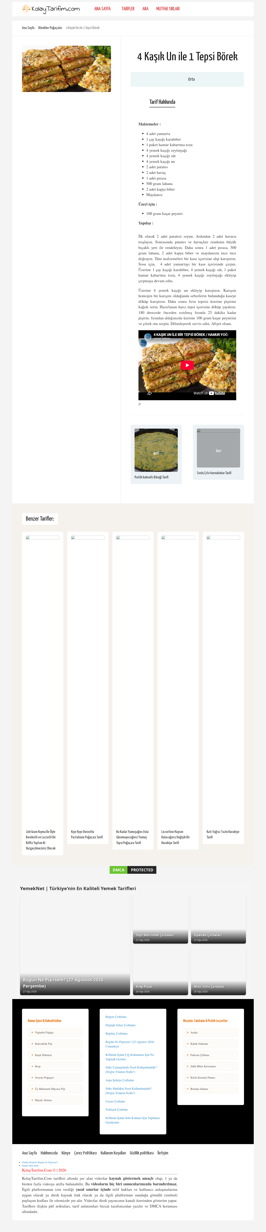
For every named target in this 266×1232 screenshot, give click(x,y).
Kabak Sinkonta (197, 1043)
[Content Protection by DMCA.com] (133, 873)
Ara (145, 9)
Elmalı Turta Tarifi (30, 1165)
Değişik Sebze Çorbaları (121, 1025)
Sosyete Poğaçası (42, 1077)
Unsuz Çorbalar (115, 1101)
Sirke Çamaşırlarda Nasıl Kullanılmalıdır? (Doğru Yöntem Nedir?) (131, 1069)
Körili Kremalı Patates (201, 1077)
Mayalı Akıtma (41, 1100)
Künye (66, 1153)
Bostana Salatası (197, 1089)
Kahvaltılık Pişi (41, 1043)
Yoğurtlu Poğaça (42, 1032)
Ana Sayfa (102, 9)
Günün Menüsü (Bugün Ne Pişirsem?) (40, 1162)
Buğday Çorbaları (117, 1033)
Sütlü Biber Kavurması (201, 1066)
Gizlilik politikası (142, 1153)
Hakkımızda (49, 1153)
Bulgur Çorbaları (116, 1017)
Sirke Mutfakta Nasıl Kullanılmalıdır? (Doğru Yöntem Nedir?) (129, 1090)
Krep (36, 1066)
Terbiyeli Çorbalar (117, 1109)
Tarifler (128, 9)
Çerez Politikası (85, 1153)
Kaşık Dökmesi (41, 1055)
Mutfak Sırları (168, 9)
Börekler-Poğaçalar (50, 28)
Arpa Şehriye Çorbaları (120, 1080)
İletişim (163, 1153)
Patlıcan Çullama (198, 1055)
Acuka (192, 1032)
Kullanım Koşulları (113, 1153)
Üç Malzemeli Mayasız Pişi (48, 1089)
